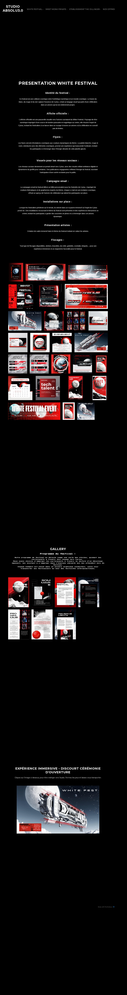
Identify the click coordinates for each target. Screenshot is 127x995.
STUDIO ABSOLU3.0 (13, 8)
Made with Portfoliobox (105, 907)
